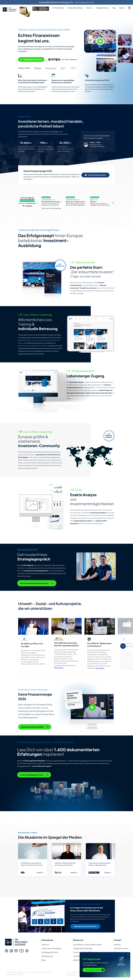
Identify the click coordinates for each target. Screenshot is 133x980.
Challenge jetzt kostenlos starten (85, 926)
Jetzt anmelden (97, 175)
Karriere (121, 8)
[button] (10, 646)
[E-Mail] (16, 950)
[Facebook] (11, 950)
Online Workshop (58, 8)
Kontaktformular (121, 948)
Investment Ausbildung (75, 8)
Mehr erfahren (58, 668)
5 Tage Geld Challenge (82, 948)
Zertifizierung (47, 956)
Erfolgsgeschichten (102, 8)
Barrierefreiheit (72, 975)
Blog (113, 8)
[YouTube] (21, 950)
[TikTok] (26, 950)
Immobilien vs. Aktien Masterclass (87, 944)
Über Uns (89, 8)
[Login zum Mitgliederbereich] (128, 7)
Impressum (75, 972)
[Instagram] (6, 950)
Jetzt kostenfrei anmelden (93, 970)
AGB (68, 972)
